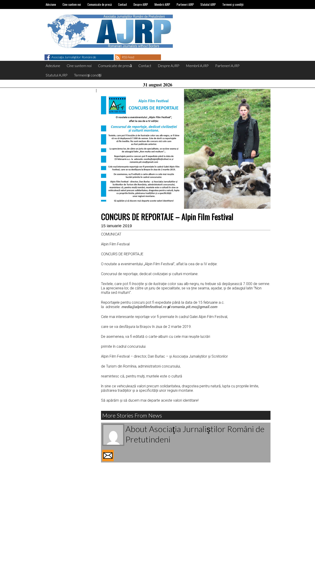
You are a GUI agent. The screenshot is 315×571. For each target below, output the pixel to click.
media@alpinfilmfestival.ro (143, 307)
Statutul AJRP (208, 4)
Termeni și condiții (233, 4)
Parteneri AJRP (185, 4)
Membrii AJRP (162, 4)
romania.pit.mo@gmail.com (194, 307)
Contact (122, 4)
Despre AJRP (141, 4)
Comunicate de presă (99, 4)
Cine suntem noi (71, 4)
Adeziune (51, 4)
